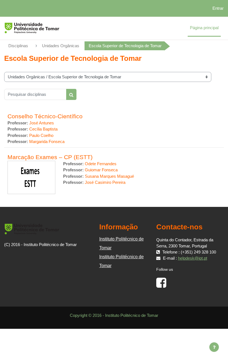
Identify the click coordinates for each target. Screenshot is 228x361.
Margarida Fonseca (47, 141)
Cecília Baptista (43, 129)
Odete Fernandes (101, 164)
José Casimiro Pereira (105, 182)
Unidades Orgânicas (60, 46)
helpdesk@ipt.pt (192, 258)
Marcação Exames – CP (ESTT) (50, 157)
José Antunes (41, 123)
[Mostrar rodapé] (214, 347)
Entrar (218, 8)
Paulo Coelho (41, 135)
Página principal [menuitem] (204, 28)
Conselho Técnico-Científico (45, 116)
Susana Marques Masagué (109, 176)
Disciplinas (18, 46)
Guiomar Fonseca (101, 170)
